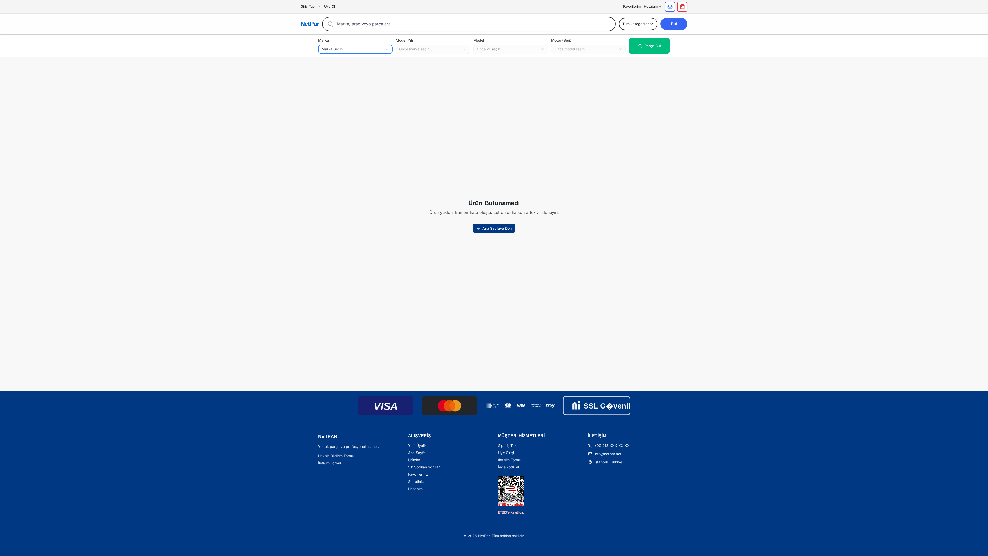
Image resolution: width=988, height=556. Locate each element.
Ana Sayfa (417, 452)
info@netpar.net (607, 453)
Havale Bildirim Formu (336, 456)
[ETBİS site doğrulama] (511, 491)
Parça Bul (652, 46)
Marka (323, 40)
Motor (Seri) (561, 40)
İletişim (597, 435)
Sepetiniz (416, 481)
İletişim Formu (329, 463)
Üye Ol (329, 6)
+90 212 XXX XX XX (612, 445)
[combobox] (355, 49)
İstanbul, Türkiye (608, 462)
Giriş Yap (308, 6)
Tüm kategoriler (635, 24)
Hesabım (651, 6)
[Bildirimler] (670, 7)
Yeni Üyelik (417, 445)
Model (478, 40)
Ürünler (414, 460)
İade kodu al (508, 467)
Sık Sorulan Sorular (424, 467)
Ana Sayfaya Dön (497, 228)
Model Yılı (404, 40)
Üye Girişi (506, 452)
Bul (674, 24)
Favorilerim (632, 6)
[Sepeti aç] (682, 7)
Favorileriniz (418, 474)
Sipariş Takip (509, 445)
